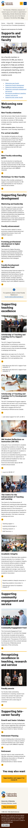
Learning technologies (8, 526)
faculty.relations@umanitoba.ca (14, 297)
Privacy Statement (8, 822)
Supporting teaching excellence (14, 87)
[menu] (25, 3)
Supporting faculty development (14, 85)
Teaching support (7, 523)
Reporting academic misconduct (12, 583)
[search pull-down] (21, 3)
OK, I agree (5, 825)
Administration (19, 23)
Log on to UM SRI (7, 472)
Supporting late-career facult (13, 97)
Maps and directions (9, 807)
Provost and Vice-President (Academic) (13, 25)
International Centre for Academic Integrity (12, 586)
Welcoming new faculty (12, 83)
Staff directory (6, 531)
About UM (10, 23)
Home (3, 23)
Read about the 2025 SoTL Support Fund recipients (14, 366)
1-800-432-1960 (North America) (10, 812)
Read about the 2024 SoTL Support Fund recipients (14, 370)
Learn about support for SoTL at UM (12, 417)
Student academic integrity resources (13, 580)
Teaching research (7, 529)
